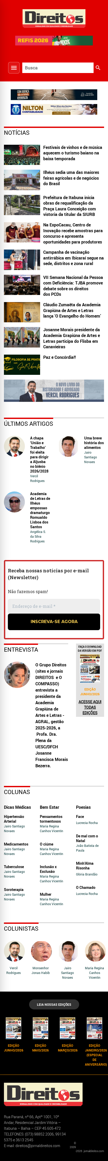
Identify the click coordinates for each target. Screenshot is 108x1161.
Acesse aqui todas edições (90, 707)
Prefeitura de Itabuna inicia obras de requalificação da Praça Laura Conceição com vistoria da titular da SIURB (69, 206)
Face (80, 816)
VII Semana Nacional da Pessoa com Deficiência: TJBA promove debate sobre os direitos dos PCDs (73, 285)
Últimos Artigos (28, 423)
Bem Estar (49, 807)
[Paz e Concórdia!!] (22, 365)
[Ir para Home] (54, 18)
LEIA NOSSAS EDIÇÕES (54, 1004)
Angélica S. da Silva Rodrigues (38, 536)
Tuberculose (14, 866)
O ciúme (46, 844)
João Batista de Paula (87, 847)
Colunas (17, 792)
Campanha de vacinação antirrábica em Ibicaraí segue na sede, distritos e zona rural (73, 257)
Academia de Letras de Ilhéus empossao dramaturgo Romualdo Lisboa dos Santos (40, 510)
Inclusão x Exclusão (48, 869)
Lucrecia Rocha (87, 823)
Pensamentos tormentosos (51, 819)
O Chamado (85, 887)
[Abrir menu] (14, 68)
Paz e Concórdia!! (59, 357)
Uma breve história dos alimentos (94, 443)
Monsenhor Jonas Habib (40, 970)
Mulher (45, 894)
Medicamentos (16, 844)
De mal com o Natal (87, 838)
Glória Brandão (87, 874)
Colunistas (21, 928)
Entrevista (21, 649)
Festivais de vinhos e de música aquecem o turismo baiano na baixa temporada (72, 153)
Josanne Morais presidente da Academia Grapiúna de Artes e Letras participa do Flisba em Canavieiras (71, 338)
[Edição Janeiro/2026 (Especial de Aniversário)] (94, 1028)
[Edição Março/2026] (67, 1028)
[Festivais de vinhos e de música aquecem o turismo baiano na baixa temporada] (22, 155)
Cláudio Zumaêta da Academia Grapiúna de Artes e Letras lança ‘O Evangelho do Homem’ (72, 310)
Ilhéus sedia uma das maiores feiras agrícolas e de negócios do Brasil (71, 177)
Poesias (83, 807)
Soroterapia (14, 889)
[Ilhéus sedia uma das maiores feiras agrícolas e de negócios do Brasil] (22, 180)
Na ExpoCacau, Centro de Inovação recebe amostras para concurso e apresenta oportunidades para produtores (73, 233)
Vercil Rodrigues (37, 478)
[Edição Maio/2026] (40, 1028)
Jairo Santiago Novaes (90, 457)
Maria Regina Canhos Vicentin (51, 828)
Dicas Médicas (17, 807)
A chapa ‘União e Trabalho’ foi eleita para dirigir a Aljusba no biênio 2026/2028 (39, 455)
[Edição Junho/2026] (90, 668)
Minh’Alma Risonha (85, 865)
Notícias (17, 132)
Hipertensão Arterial (14, 819)
